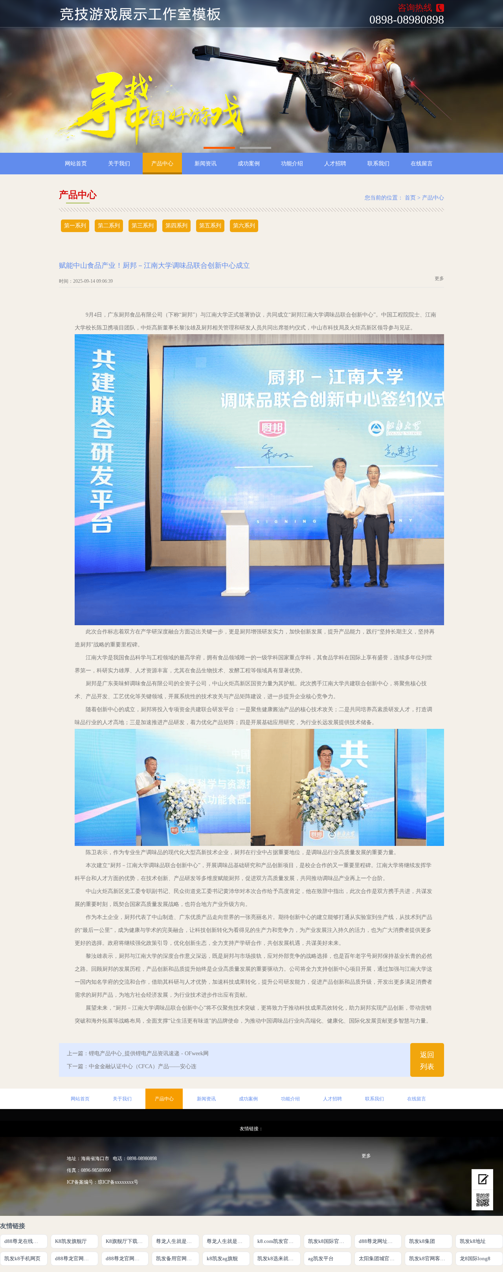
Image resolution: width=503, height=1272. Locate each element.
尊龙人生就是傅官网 (177, 1241)
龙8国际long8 (475, 1258)
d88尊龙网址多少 (378, 1241)
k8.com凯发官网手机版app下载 (279, 1241)
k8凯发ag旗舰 (222, 1258)
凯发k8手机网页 (22, 1258)
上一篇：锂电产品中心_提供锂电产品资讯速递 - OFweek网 (138, 1053)
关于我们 (119, 164)
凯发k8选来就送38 (278, 1258)
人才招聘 (335, 164)
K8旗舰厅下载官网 (127, 1241)
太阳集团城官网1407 (380, 1258)
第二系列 (109, 226)
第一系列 (75, 226)
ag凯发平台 (321, 1258)
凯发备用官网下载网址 (177, 1258)
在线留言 (422, 164)
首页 (410, 198)
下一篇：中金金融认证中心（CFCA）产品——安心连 (131, 1066)
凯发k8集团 (422, 1241)
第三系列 (143, 226)
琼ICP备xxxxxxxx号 (118, 1182)
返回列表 (427, 1061)
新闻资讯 (206, 164)
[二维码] (482, 1200)
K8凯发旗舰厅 (71, 1241)
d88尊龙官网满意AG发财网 (76, 1258)
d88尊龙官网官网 (125, 1258)
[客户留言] (482, 1179)
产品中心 (162, 164)
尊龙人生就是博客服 (228, 1241)
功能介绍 (292, 164)
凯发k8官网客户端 (429, 1258)
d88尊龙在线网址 (23, 1241)
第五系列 (210, 226)
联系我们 (378, 164)
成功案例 (249, 164)
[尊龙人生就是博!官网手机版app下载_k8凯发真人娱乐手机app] (145, 13)
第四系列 (176, 226)
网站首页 (76, 164)
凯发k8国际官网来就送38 (329, 1241)
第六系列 (244, 226)
